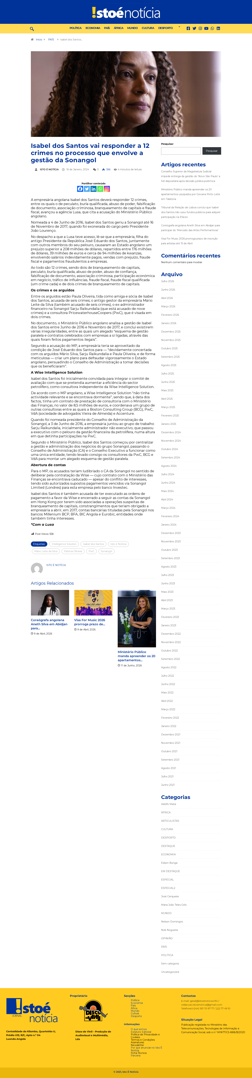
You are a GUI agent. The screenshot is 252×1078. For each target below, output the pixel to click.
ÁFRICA (118, 28)
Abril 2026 (167, 298)
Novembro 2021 (170, 742)
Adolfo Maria (168, 804)
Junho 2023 (168, 583)
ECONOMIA (93, 28)
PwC (91, 551)
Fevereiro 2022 (170, 717)
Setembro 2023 (170, 558)
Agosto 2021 (168, 768)
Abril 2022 (167, 701)
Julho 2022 (167, 675)
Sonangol (106, 551)
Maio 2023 (167, 591)
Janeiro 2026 (168, 323)
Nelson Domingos (172, 921)
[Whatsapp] (100, 189)
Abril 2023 (167, 600)
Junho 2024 (168, 482)
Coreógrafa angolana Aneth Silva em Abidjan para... (49, 624)
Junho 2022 (168, 684)
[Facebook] (80, 189)
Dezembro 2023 (171, 533)
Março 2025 (168, 407)
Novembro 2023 (171, 541)
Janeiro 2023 (168, 625)
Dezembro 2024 (171, 432)
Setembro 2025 (170, 356)
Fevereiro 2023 (170, 617)
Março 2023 (168, 608)
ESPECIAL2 (168, 888)
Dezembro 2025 (171, 331)
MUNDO (132, 28)
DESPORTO (165, 28)
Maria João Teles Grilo (174, 904)
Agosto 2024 (169, 465)
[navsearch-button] (32, 29)
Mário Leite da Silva (45, 551)
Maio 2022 (167, 692)
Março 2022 (168, 709)
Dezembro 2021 (170, 734)
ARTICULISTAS (170, 820)
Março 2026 (168, 306)
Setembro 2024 (170, 457)
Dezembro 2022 (171, 633)
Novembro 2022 (171, 642)
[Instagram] (107, 189)
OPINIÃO (167, 938)
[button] (178, 27)
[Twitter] (194, 29)
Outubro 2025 (169, 348)
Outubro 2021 (169, 751)
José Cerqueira (170, 896)
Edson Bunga (169, 862)
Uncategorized (170, 972)
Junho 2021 (168, 784)
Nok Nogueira (169, 930)
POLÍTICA (75, 28)
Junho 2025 (168, 382)
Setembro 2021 (170, 759)
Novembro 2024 (171, 440)
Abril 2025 (167, 398)
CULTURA (148, 28)
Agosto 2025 (168, 365)
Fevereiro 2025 (170, 415)
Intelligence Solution (64, 544)
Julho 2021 (167, 776)
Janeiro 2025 (168, 424)
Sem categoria (170, 963)
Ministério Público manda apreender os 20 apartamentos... (136, 656)
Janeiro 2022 (168, 726)
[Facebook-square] (188, 29)
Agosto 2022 (168, 667)
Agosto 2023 (168, 566)
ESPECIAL (167, 879)
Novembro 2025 (171, 340)
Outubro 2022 (169, 650)
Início (39, 39)
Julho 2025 (167, 373)
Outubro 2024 (169, 449)
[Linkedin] (218, 29)
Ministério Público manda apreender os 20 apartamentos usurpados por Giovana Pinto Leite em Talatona (190, 194)
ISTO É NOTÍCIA (49, 169)
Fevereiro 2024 (170, 516)
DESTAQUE (168, 846)
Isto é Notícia (118, 544)
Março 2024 (168, 507)
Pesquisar (167, 143)
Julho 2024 (167, 474)
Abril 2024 (167, 499)
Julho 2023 (167, 575)
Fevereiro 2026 (170, 314)
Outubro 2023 (169, 549)
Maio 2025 (167, 390)
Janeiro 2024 (168, 524)
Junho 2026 (168, 289)
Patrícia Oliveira (73, 551)
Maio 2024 (167, 491)
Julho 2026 (167, 281)
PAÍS (107, 28)
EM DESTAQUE (170, 871)
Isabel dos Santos (93, 544)
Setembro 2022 (170, 659)
